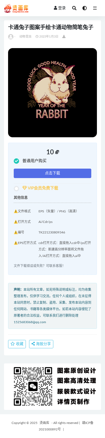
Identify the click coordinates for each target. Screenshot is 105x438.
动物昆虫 (25, 36)
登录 (62, 8)
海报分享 (43, 344)
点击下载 (52, 173)
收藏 (19, 344)
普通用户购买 (34, 161)
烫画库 (44, 422)
